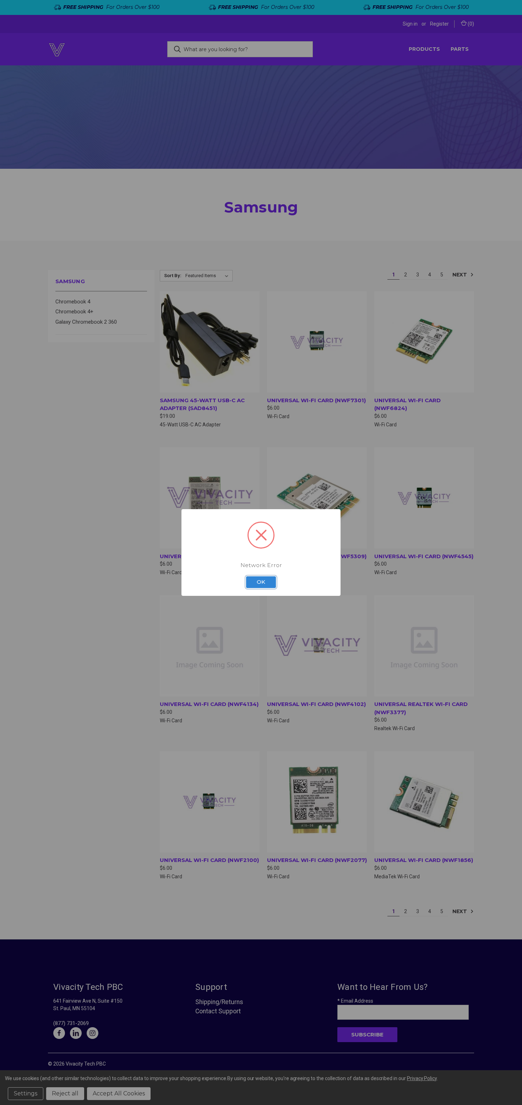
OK (261, 582)
